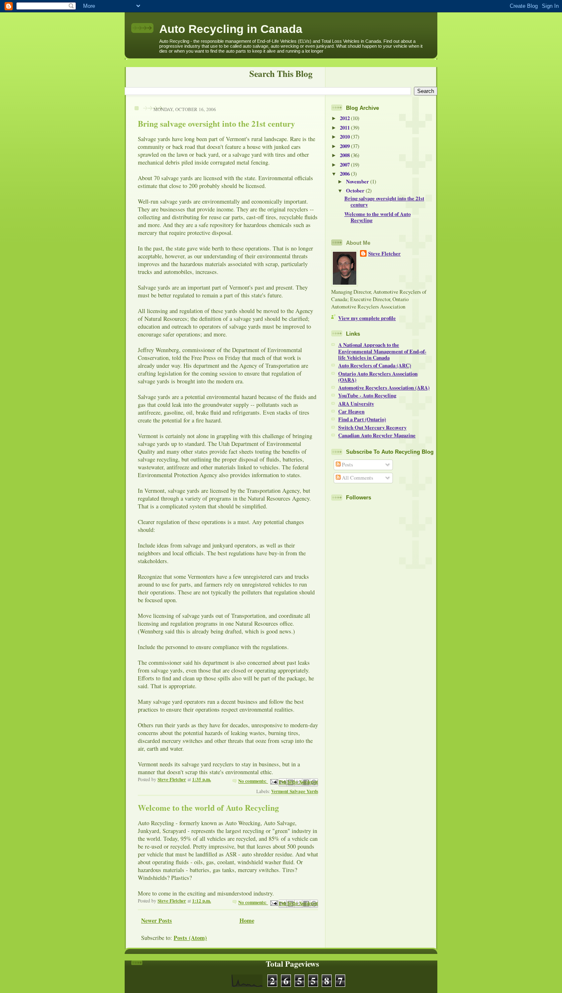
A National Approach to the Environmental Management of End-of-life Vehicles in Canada (382, 351)
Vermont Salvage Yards (294, 791)
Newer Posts (156, 920)
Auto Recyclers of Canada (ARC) (374, 365)
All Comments (357, 477)
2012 (345, 118)
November (358, 181)
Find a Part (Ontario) (362, 419)
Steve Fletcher (384, 253)
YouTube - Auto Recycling (367, 395)
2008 (345, 155)
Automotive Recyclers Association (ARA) (384, 387)
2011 (345, 127)
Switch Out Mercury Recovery (372, 427)
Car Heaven (351, 411)
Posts (347, 464)
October (356, 190)
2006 (345, 173)
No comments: (253, 780)
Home (246, 920)
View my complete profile (367, 318)
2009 (345, 146)
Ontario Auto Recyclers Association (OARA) (378, 376)
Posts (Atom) (190, 937)
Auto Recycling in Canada (230, 28)
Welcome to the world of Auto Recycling (208, 808)
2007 (345, 164)
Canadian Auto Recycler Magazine (377, 435)
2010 (345, 136)
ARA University (356, 403)
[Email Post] (273, 780)
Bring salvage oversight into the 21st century (216, 124)
